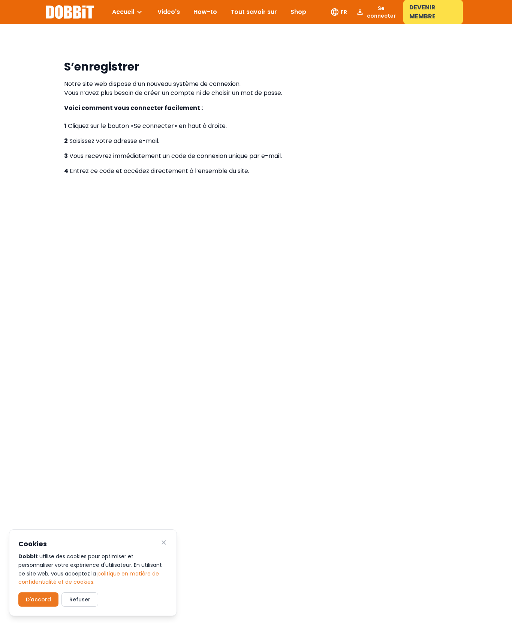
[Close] (164, 542)
